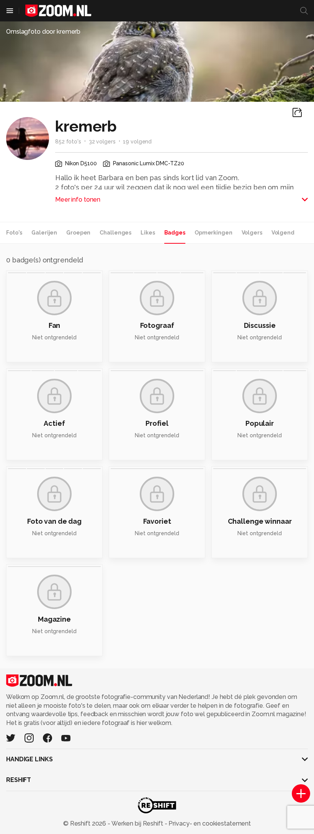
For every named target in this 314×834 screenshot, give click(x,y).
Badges (174, 233)
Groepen (78, 233)
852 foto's (68, 141)
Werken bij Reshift (137, 823)
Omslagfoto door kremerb (43, 31)
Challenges (115, 233)
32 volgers (102, 141)
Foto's (14, 233)
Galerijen (44, 233)
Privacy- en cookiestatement (209, 823)
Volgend (282, 233)
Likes (148, 233)
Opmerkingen (213, 233)
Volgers (252, 233)
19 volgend (137, 141)
